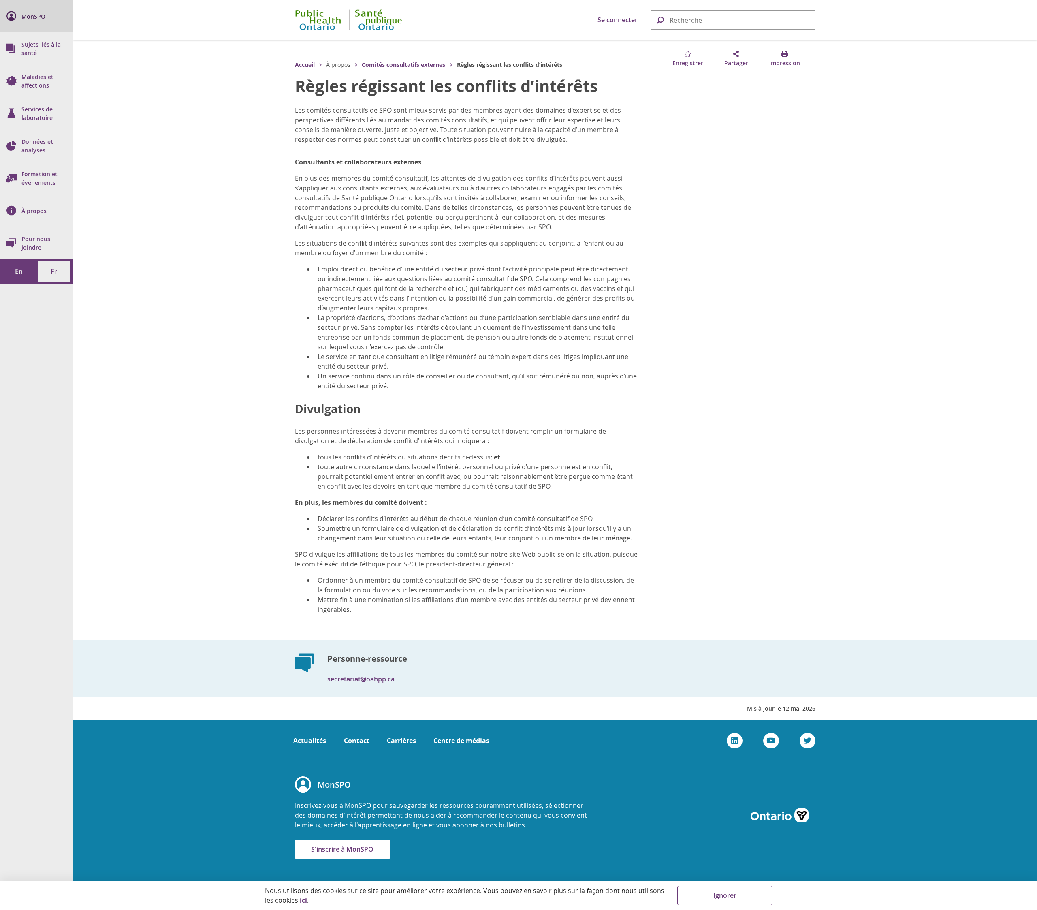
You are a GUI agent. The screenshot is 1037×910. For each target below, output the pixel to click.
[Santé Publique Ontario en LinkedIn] (735, 740)
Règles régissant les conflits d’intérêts (446, 86)
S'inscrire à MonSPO (342, 849)
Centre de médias (461, 740)
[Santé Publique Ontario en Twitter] (807, 740)
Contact (356, 740)
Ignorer (724, 895)
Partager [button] (736, 63)
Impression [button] (784, 63)
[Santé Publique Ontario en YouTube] (771, 740)
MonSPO (334, 784)
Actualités (309, 740)
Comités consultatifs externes (403, 64)
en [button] (19, 271)
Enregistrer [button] (687, 63)
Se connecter (617, 19)
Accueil (305, 64)
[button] (660, 19)
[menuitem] (36, 16)
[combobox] (733, 20)
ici (303, 900)
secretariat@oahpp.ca (361, 679)
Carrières (401, 740)
